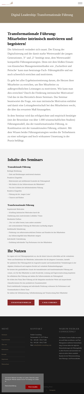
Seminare (4, 334)
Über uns (4, 344)
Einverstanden (32, 387)
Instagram (52, 390)
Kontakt (4, 354)
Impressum (5, 359)
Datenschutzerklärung (10, 386)
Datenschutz (5, 364)
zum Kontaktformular (21, 302)
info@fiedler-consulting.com (42, 345)
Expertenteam (6, 339)
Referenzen (5, 349)
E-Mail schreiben (49, 302)
